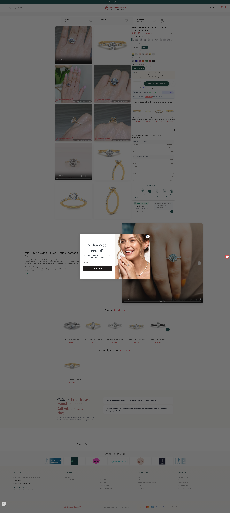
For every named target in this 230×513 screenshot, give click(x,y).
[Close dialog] (147, 236)
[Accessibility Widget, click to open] (227, 256)
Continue (97, 268)
